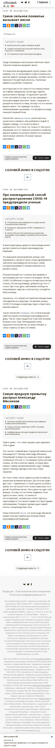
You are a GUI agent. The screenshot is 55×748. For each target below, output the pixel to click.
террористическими (41, 685)
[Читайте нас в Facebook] (28, 2)
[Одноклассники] (8, 25)
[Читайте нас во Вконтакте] (22, 2)
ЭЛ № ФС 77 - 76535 (27, 617)
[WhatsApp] (24, 25)
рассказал (25, 118)
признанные (44, 698)
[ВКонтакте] (4, 25)
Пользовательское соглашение (32, 591)
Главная (42, 2)
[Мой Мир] (12, 25)
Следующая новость (26, 377)
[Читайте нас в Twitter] (26, 2)
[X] (16, 25)
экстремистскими (42, 659)
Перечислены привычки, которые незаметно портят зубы (26, 744)
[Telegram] (28, 25)
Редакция (8, 591)
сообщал (25, 313)
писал (23, 513)
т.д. (38, 730)
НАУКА (5, 11)
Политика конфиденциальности (27, 594)
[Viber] (20, 25)
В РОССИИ (7, 740)
